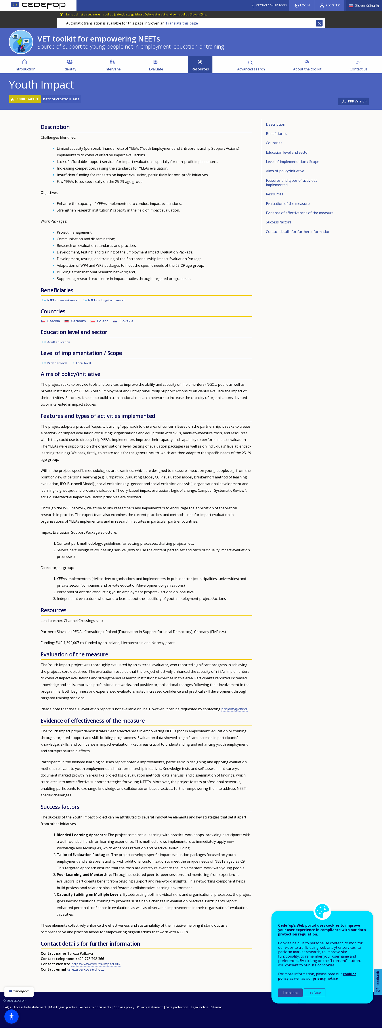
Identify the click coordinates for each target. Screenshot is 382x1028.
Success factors (278, 222)
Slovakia (126, 321)
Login (305, 5)
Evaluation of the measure (288, 203)
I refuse (314, 992)
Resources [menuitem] (200, 69)
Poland (103, 321)
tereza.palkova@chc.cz (85, 969)
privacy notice (325, 978)
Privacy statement (150, 1007)
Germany (78, 321)
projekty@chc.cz (234, 709)
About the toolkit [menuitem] (307, 69)
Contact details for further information (298, 231)
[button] (11, 1016)
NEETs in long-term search (106, 300)
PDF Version (357, 101)
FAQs (7, 1007)
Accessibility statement (30, 1007)
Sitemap (217, 1007)
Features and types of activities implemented (291, 182)
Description (275, 124)
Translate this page (181, 23)
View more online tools (271, 5)
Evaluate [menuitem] (156, 69)
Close (319, 23)
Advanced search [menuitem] (251, 69)
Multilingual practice (63, 1007)
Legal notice (199, 1007)
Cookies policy (124, 1007)
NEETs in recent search (63, 300)
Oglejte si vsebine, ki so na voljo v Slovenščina (175, 14)
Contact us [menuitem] (358, 69)
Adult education (58, 342)
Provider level (57, 363)
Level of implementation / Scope (292, 161)
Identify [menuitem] (70, 69)
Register (332, 5)
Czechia (53, 321)
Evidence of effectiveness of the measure (300, 212)
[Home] (38, 5)
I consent (290, 992)
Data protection (176, 1007)
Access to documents (95, 1007)
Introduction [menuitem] (25, 69)
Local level (83, 363)
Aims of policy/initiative (285, 170)
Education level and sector (287, 152)
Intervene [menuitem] (113, 69)
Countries (274, 142)
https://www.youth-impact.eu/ (95, 964)
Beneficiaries (276, 133)
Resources (274, 194)
